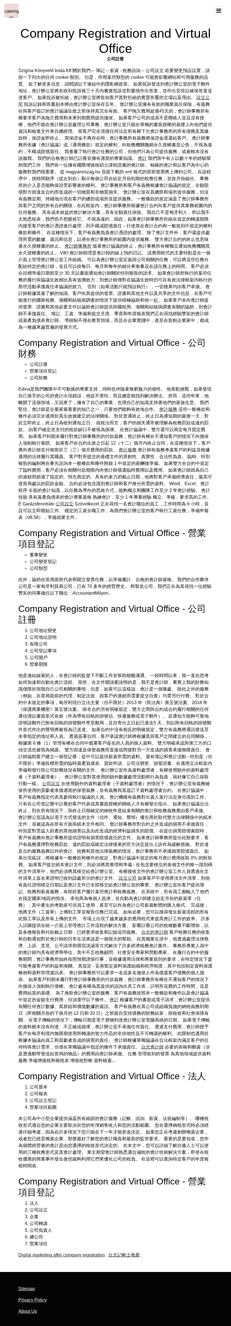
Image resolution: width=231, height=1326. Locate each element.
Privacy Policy (32, 1300)
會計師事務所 (78, 246)
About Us (27, 1311)
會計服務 (168, 409)
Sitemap (26, 1288)
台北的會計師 (154, 932)
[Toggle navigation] (218, 10)
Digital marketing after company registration (61, 1255)
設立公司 (128, 878)
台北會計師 (152, 1047)
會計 (142, 158)
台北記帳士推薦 (124, 1255)
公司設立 (64, 503)
